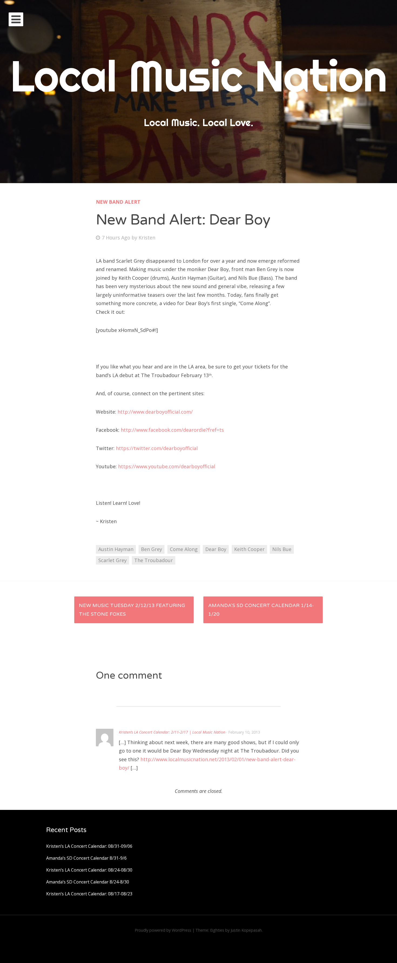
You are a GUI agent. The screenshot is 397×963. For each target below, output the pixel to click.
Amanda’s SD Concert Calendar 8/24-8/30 (87, 882)
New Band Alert (118, 202)
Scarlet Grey (112, 560)
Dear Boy (215, 549)
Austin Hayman (115, 549)
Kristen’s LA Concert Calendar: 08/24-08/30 (89, 870)
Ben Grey (151, 549)
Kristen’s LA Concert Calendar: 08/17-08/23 (89, 894)
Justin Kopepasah (246, 930)
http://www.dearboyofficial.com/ (155, 411)
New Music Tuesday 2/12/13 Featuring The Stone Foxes (132, 609)
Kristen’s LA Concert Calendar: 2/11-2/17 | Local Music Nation (172, 732)
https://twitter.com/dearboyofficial (157, 448)
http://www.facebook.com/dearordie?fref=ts (172, 430)
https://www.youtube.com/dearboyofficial (166, 466)
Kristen (147, 237)
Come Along (184, 549)
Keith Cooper (249, 549)
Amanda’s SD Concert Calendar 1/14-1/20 (261, 609)
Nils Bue (281, 549)
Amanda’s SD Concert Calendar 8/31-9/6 (86, 858)
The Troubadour (153, 560)
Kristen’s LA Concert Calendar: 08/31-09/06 (89, 846)
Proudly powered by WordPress (163, 930)
